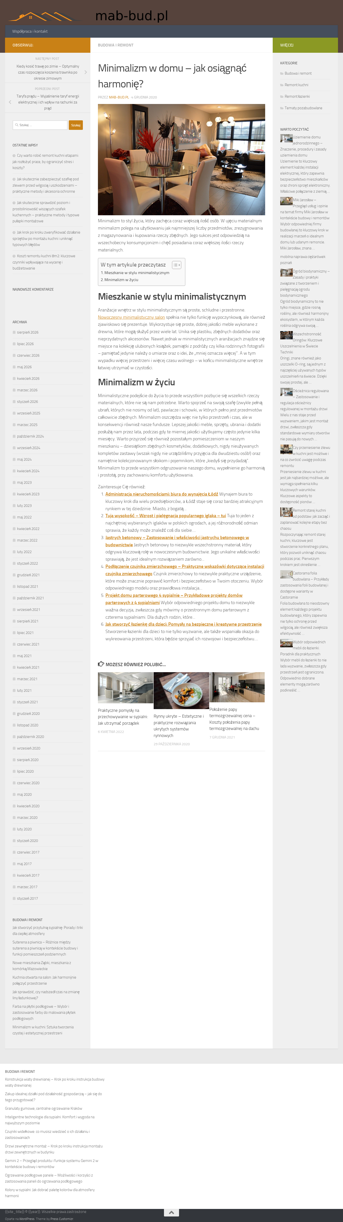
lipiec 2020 (25, 771)
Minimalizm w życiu (121, 279)
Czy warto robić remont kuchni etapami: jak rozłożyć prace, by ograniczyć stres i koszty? (46, 161)
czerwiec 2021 (28, 644)
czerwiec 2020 (28, 783)
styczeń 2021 (27, 702)
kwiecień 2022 (28, 528)
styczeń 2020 (27, 840)
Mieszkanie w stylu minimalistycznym (136, 272)
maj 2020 (24, 794)
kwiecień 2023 (28, 494)
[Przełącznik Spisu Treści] (174, 265)
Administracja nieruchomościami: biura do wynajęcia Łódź (161, 494)
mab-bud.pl (119, 97)
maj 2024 (24, 459)
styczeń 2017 (27, 898)
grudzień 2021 (28, 575)
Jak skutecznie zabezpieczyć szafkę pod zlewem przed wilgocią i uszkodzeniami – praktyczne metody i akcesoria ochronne (46, 185)
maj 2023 (24, 482)
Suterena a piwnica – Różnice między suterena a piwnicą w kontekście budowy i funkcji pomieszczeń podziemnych (45, 948)
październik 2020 (30, 736)
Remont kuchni (296, 85)
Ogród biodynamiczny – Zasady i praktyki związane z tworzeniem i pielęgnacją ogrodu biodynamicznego (305, 283)
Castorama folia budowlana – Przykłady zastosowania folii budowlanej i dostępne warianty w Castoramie (304, 585)
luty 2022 (24, 552)
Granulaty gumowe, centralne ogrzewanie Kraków (43, 1108)
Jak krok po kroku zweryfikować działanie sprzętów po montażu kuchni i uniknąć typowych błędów (46, 238)
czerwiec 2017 (28, 852)
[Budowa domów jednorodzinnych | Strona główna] (91, 13)
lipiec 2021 (25, 632)
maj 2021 (24, 656)
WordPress (26, 1219)
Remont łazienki (297, 96)
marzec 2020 (27, 817)
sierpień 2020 (27, 760)
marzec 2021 (27, 679)
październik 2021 (30, 598)
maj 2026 (24, 367)
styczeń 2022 (27, 563)
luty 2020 (24, 829)
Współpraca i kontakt (30, 31)
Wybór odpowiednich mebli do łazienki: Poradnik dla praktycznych (303, 648)
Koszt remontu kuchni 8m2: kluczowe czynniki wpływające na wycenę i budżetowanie (44, 262)
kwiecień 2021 (28, 667)
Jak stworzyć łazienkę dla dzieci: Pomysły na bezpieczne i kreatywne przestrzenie (183, 624)
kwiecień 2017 (28, 875)
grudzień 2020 (28, 713)
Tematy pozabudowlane (303, 108)
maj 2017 (24, 864)
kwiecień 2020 (28, 806)
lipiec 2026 (25, 344)
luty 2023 (24, 505)
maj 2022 (24, 517)
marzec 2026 (27, 390)
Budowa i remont (115, 45)
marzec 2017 (27, 887)
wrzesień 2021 (28, 609)
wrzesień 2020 (28, 748)
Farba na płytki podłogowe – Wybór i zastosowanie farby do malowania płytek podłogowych (44, 1012)
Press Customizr (61, 1219)
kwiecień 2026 (28, 378)
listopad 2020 (27, 725)
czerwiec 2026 (28, 355)
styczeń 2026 (27, 401)
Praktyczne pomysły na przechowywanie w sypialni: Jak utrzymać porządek (123, 717)
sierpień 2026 (27, 332)
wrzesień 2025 (28, 413)
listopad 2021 (27, 586)
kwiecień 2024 (28, 471)
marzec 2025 (27, 424)
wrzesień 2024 (28, 448)
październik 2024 (30, 436)
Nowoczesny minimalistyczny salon (131, 317)
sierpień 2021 (27, 621)
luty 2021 (24, 690)
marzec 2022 (27, 540)
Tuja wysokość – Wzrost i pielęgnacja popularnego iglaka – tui (165, 515)
